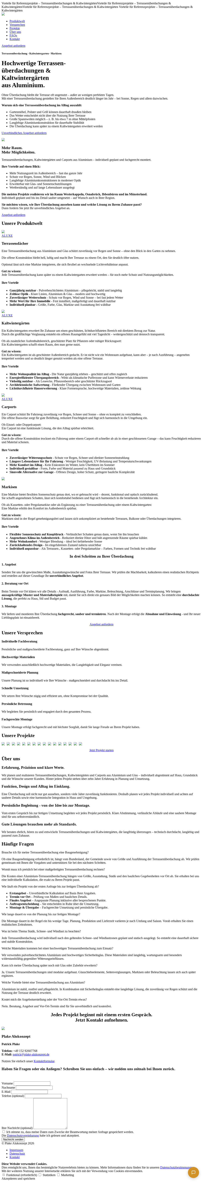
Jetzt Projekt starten (101, 750)
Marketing (67, 1175)
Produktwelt (17, 21)
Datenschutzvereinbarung (23, 1135)
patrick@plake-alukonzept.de (31, 1054)
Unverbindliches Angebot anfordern (24, 133)
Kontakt (15, 39)
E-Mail (6, 1091)
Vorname (7, 1083)
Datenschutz (17, 1153)
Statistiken (49, 1175)
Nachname (8, 1087)
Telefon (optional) (13, 1096)
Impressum (16, 1150)
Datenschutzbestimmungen (177, 1167)
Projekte (15, 28)
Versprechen (17, 24)
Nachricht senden (13, 1139)
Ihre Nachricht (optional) (17, 1128)
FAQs (13, 35)
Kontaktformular (44, 1061)
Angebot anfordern (13, 45)
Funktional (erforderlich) (22, 1175)
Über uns (15, 32)
